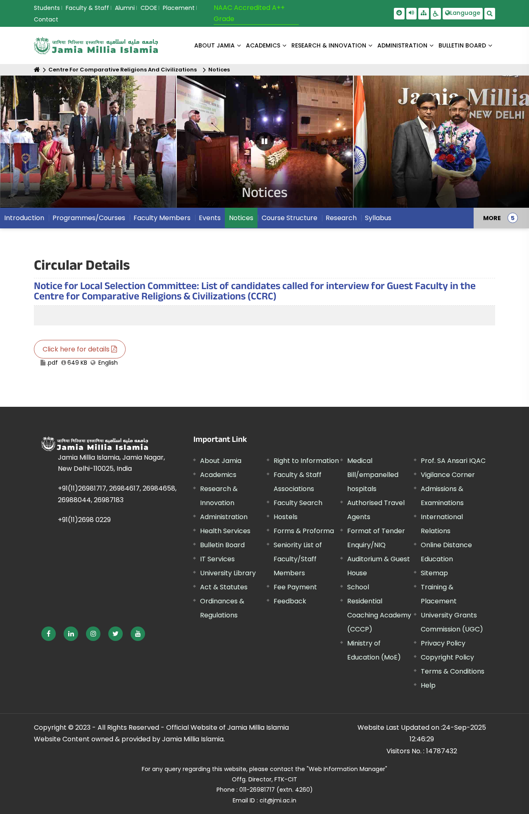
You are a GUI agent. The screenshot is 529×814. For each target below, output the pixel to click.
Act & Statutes (224, 587)
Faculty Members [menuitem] (162, 218)
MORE (492, 218)
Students (47, 8)
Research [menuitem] (341, 218)
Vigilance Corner (448, 474)
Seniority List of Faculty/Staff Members (298, 559)
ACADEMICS (263, 45)
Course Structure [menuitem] (289, 218)
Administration (224, 517)
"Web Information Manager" (347, 769)
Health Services (225, 531)
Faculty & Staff (87, 8)
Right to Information (306, 460)
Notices (219, 70)
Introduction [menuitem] (24, 218)
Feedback (290, 601)
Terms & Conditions (452, 671)
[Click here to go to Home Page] (96, 46)
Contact (46, 19)
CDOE (149, 8)
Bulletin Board (222, 545)
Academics (218, 474)
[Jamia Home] (94, 444)
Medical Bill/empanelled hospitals (372, 475)
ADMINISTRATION (402, 45)
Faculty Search (298, 503)
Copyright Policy (447, 657)
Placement (179, 8)
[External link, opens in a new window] (48, 634)
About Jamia (214, 45)
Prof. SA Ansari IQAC (453, 460)
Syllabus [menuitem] (378, 218)
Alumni (125, 8)
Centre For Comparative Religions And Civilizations (122, 70)
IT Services (217, 559)
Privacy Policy (443, 643)
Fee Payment (295, 587)
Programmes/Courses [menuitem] (88, 218)
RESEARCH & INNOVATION (328, 45)
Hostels (286, 517)
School (358, 587)
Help (428, 685)
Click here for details (77, 349)
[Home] (37, 69)
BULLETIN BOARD (462, 45)
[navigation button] (29, 145)
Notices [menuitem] (241, 218)
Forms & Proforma (304, 531)
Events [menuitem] (210, 218)
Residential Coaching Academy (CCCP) (379, 615)
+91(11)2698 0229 (84, 519)
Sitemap (434, 573)
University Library (228, 573)
